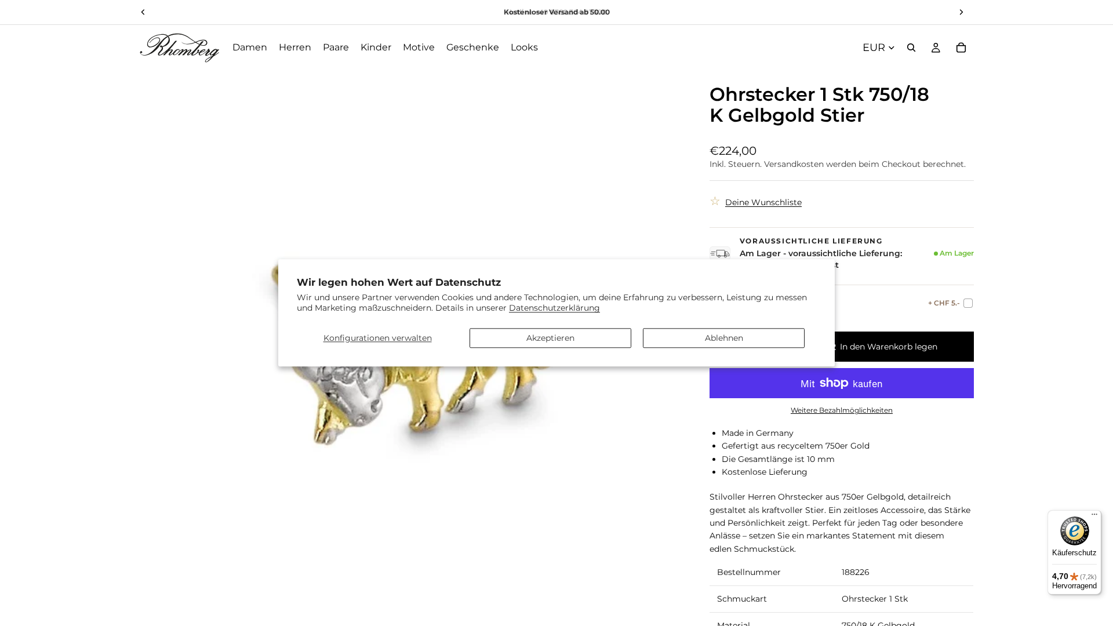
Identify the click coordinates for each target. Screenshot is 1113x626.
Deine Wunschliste (763, 202)
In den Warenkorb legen (888, 346)
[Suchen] (911, 47)
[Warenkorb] (961, 47)
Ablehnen (724, 338)
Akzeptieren (550, 338)
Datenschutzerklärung (554, 308)
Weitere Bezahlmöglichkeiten (842, 410)
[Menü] (1094, 517)
